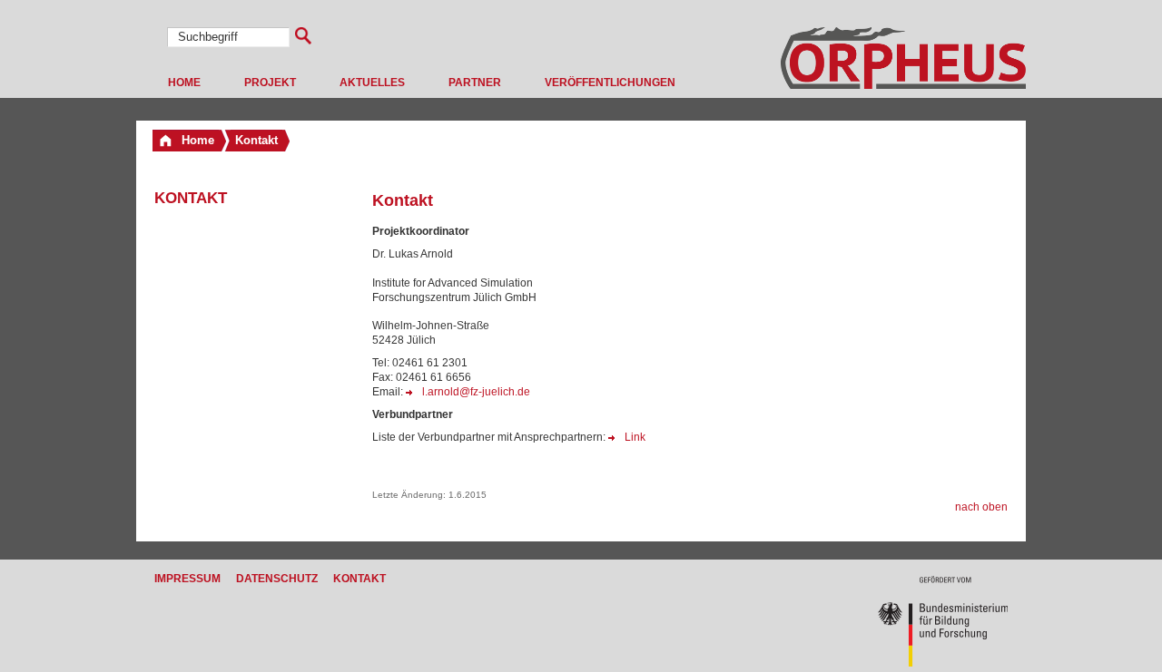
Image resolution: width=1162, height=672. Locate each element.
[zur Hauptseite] (903, 86)
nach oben (981, 507)
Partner (474, 82)
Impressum (187, 578)
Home (184, 82)
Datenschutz (277, 578)
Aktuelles (372, 82)
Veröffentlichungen (610, 82)
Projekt (270, 82)
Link (635, 437)
